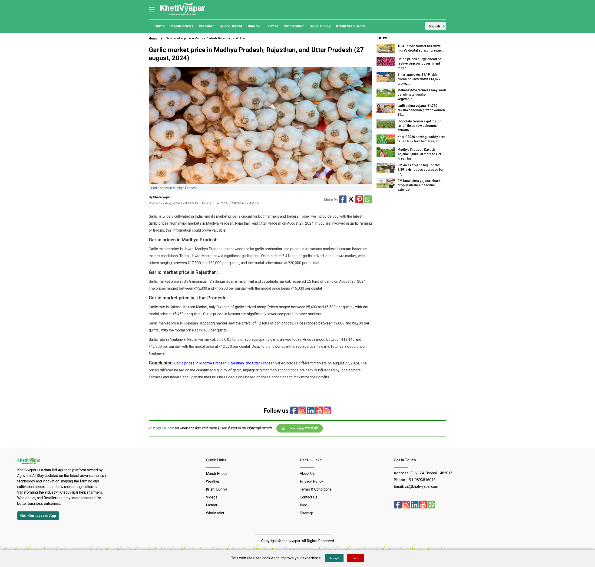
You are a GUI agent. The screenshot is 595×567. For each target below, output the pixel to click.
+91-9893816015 (421, 480)
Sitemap (306, 513)
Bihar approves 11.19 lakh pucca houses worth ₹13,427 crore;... (418, 79)
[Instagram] (302, 411)
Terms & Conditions (316, 489)
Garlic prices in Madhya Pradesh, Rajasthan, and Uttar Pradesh (224, 363)
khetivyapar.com (161, 428)
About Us (307, 473)
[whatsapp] (431, 505)
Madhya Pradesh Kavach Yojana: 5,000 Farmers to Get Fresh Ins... (419, 154)
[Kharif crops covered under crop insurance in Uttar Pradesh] (386, 187)
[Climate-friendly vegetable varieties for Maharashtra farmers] (386, 96)
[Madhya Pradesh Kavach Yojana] (386, 156)
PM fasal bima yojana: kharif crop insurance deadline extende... (418, 185)
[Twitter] (351, 199)
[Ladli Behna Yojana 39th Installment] (386, 111)
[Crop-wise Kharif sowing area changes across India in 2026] (386, 143)
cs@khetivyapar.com (421, 486)
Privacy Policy (311, 481)
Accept (334, 558)
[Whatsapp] (368, 199)
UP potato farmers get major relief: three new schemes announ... (419, 125)
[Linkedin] (311, 411)
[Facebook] (342, 199)
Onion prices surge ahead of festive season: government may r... (419, 63)
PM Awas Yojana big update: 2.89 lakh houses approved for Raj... (420, 169)
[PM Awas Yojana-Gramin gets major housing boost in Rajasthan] (386, 171)
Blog (303, 505)
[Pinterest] (359, 199)
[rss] (327, 411)
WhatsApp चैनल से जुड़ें (304, 428)
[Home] (182, 15)
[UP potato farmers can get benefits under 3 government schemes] (386, 127)
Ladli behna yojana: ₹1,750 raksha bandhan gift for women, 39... (421, 110)
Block (355, 558)
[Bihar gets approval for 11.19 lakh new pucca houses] (386, 80)
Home (153, 38)
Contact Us (308, 497)
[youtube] (319, 411)
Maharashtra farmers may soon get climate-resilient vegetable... (421, 94)
